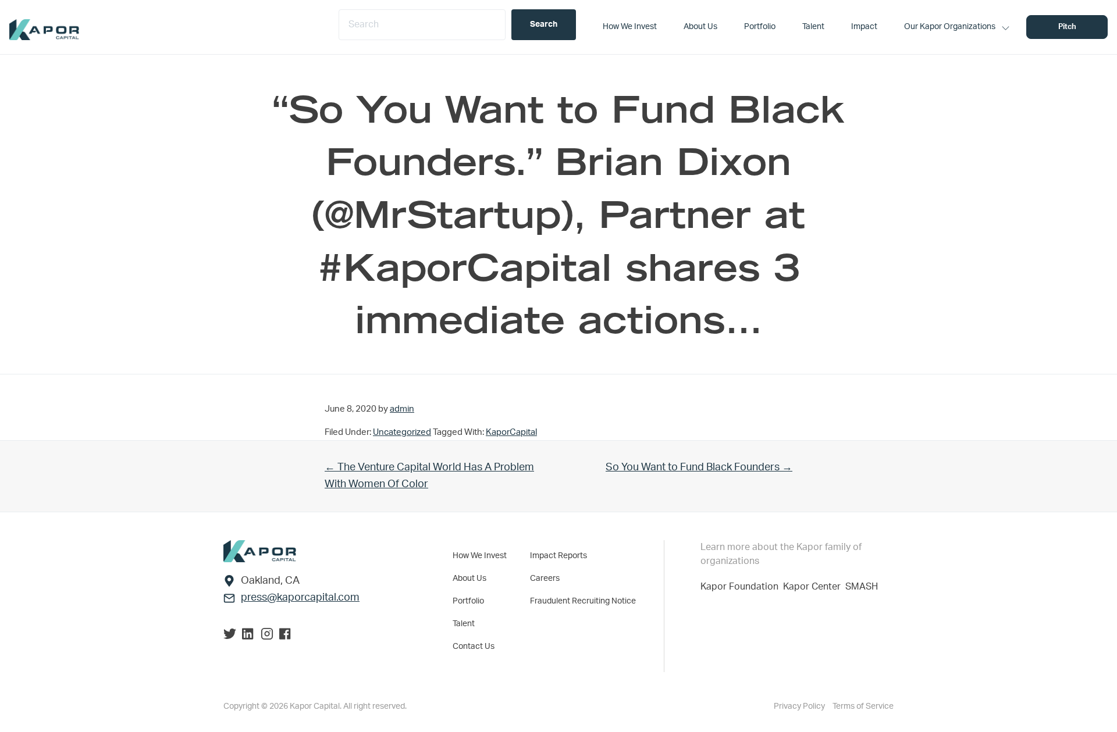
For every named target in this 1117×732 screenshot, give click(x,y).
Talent (464, 624)
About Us (469, 578)
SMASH (861, 586)
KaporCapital (511, 432)
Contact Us (474, 646)
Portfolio (468, 601)
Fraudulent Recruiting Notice (583, 601)
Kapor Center (814, 586)
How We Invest (480, 556)
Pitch (1067, 27)
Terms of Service (863, 706)
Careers (545, 578)
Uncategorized (402, 432)
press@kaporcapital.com (300, 597)
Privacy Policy (800, 706)
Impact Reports (558, 556)
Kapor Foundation (741, 586)
